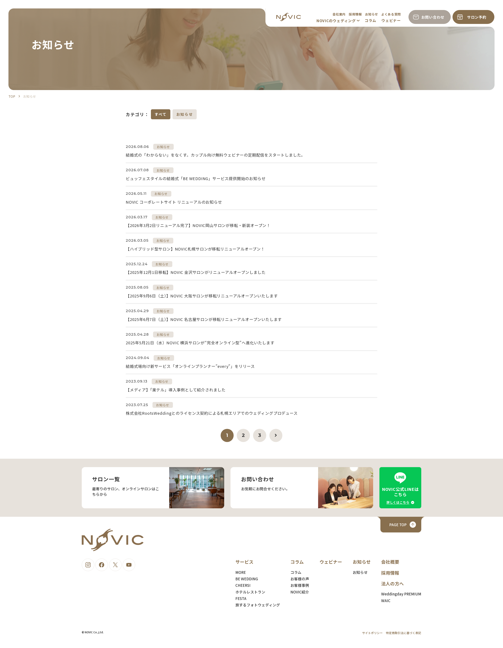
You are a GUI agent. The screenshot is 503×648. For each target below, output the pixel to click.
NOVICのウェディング (336, 20)
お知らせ (371, 14)
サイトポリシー (372, 633)
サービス (244, 562)
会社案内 (339, 14)
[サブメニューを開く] (358, 20)
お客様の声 (299, 578)
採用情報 (355, 14)
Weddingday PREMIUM (401, 593)
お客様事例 (299, 585)
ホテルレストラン (250, 591)
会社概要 (390, 562)
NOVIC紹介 (299, 591)
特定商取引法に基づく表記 (403, 633)
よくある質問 (391, 14)
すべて (161, 114)
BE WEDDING (246, 578)
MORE (240, 572)
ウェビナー (391, 20)
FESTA (240, 598)
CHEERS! (243, 585)
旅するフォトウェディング (257, 604)
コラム (370, 20)
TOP (11, 96)
